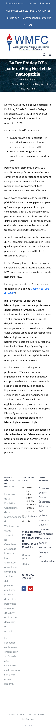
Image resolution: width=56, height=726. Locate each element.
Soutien (43, 497)
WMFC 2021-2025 (18, 714)
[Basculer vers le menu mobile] (50, 54)
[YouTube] (30, 588)
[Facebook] (24, 588)
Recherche (45, 547)
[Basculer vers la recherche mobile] (44, 54)
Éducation (44, 501)
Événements (46, 533)
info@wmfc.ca (30, 516)
